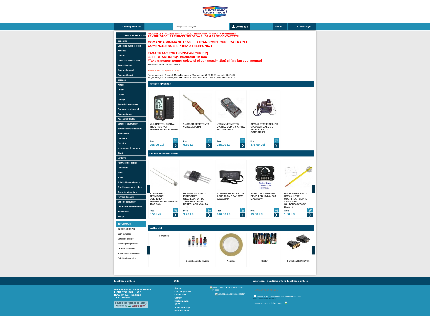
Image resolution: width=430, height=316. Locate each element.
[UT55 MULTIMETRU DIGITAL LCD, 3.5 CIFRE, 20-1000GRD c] (231, 107)
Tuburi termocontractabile (130, 207)
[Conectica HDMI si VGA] (298, 242)
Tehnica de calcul (126, 197)
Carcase (122, 80)
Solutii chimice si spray (129, 182)
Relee (120, 172)
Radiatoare (123, 168)
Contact (178, 298)
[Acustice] (231, 244)
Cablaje (121, 99)
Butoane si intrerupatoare (130, 129)
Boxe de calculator (127, 202)
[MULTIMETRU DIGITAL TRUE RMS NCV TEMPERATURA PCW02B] (164, 107)
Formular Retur (182, 310)
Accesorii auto (125, 114)
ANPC (177, 304)
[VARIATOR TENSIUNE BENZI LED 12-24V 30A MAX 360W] (264, 177)
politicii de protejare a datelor (264, 298)
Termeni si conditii (126, 248)
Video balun (123, 133)
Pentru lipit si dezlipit (127, 163)
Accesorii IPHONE (126, 119)
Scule (120, 177)
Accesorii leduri (125, 75)
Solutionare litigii (182, 307)
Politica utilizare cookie (129, 253)
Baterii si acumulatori (128, 124)
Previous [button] (148, 189)
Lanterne (122, 158)
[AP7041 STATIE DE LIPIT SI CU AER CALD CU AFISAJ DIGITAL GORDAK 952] (264, 107)
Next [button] (313, 189)
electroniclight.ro (124, 281)
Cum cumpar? (124, 234)
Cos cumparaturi (183, 291)
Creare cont (180, 294)
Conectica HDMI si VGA (129, 60)
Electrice (122, 143)
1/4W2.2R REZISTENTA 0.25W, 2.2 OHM (196, 125)
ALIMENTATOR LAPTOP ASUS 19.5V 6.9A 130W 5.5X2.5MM (230, 196)
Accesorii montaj (126, 70)
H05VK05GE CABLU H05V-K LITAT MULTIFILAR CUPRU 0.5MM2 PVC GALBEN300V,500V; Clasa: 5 (295, 200)
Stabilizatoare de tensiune (130, 187)
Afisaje (121, 216)
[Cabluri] (264, 238)
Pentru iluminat (125, 65)
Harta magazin (181, 301)
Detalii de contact (126, 239)
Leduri (121, 94)
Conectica (122, 41)
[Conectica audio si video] (197, 240)
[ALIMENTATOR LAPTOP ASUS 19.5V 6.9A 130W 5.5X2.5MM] (231, 177)
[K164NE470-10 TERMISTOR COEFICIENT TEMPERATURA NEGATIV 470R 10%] (164, 177)
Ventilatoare (123, 211)
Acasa (178, 288)
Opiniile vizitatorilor (127, 258)
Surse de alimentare (127, 192)
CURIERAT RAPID (126, 229)
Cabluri (121, 55)
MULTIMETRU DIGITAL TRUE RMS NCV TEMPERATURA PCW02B (164, 127)
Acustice (122, 51)
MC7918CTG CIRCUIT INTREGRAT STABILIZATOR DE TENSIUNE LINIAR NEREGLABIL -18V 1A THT (195, 200)
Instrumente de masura (129, 148)
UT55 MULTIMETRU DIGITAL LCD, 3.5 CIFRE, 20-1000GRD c (231, 127)
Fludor (121, 90)
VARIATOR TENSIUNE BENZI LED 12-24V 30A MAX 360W (263, 196)
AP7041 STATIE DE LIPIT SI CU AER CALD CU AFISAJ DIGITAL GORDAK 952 (264, 128)
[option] (164, 119)
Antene (121, 85)
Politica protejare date (128, 244)
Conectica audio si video (129, 46)
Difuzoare (122, 138)
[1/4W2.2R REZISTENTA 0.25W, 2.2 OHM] (197, 107)
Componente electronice (129, 109)
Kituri (120, 153)
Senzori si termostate (128, 104)
